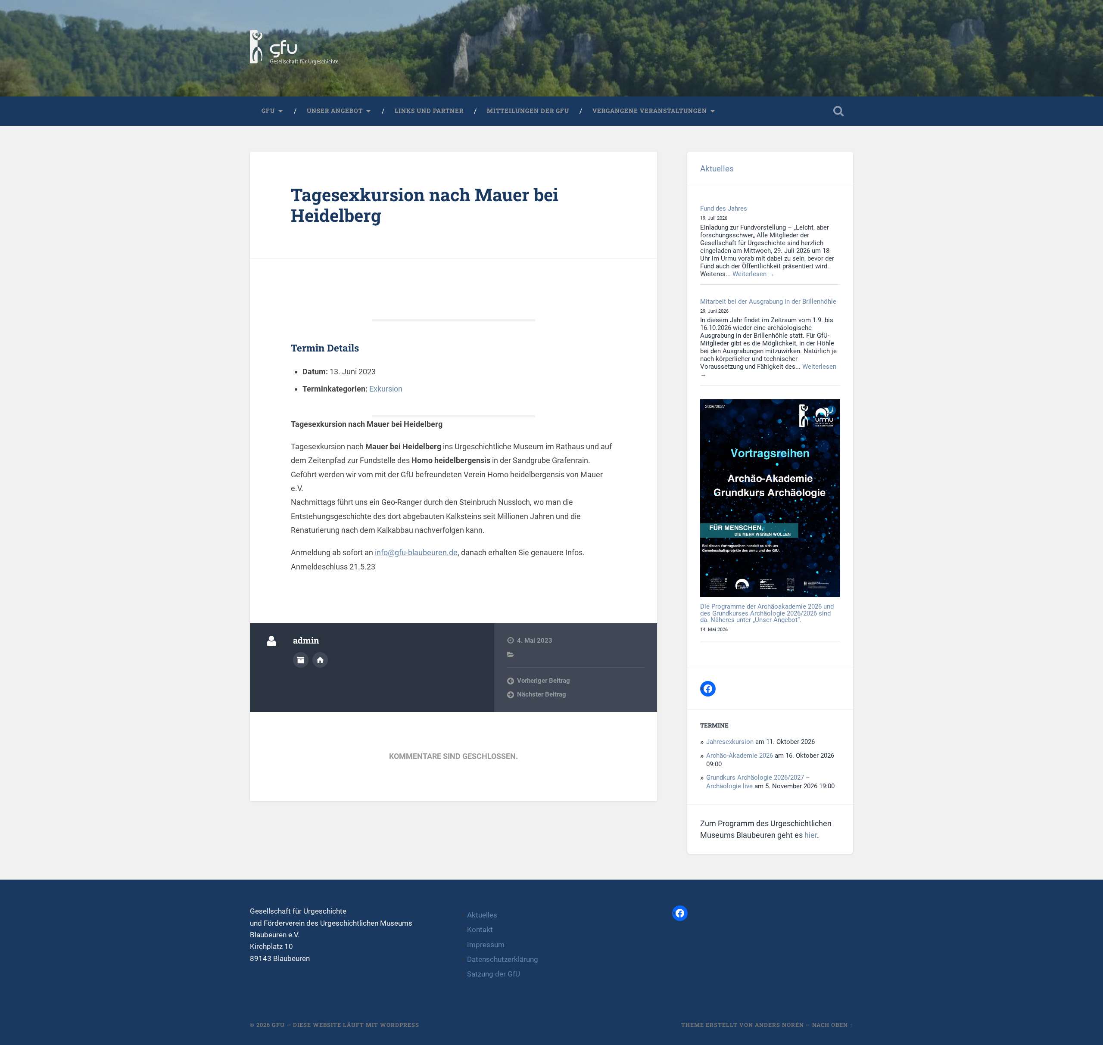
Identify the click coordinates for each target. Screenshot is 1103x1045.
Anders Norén (779, 1024)
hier (810, 835)
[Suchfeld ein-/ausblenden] (838, 111)
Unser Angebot (335, 111)
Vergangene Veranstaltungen (649, 111)
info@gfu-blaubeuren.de (416, 552)
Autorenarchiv (300, 660)
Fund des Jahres (723, 208)
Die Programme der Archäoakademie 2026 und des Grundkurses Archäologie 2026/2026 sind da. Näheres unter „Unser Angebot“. (767, 613)
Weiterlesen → (753, 274)
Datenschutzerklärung (502, 959)
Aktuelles (717, 169)
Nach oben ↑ (832, 1024)
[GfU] (294, 48)
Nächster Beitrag (541, 694)
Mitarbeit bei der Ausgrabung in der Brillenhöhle (768, 301)
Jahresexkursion (730, 742)
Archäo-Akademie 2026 (739, 755)
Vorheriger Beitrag (543, 680)
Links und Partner (429, 111)
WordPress (399, 1024)
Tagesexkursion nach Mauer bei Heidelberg (424, 205)
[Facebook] (708, 689)
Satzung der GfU (493, 974)
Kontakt (480, 929)
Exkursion (385, 388)
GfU (268, 111)
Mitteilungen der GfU (528, 111)
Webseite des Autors (320, 660)
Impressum (486, 944)
